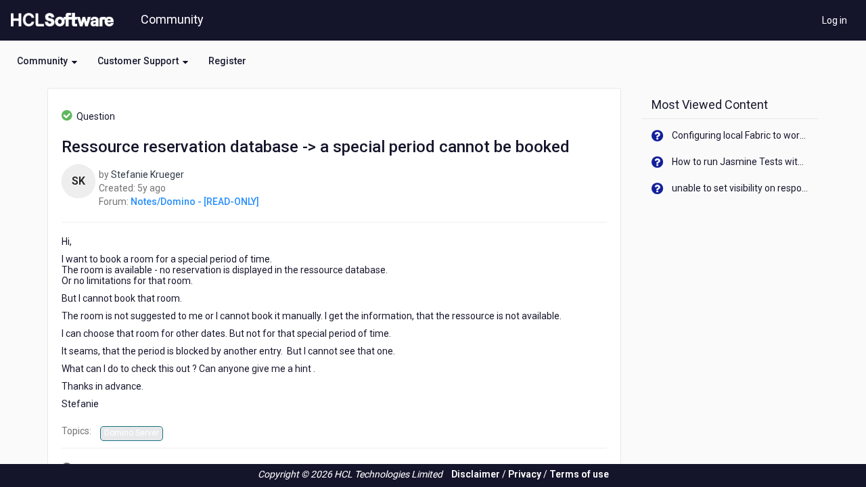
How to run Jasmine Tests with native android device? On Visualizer (740, 161)
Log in (834, 20)
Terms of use (579, 474)
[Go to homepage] (59, 20)
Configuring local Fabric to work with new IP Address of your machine (740, 135)
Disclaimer (475, 474)
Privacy (524, 474)
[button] (47, 61)
